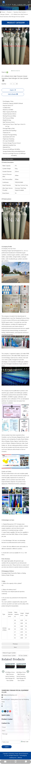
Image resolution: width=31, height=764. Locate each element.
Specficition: (6, 130)
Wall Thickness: (7, 122)
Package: (5, 128)
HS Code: (5, 141)
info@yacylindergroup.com (10, 695)
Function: (5, 143)
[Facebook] (8, 711)
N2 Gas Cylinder (23, 655)
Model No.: (5, 109)
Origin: (4, 139)
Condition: (5, 107)
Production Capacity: (8, 103)
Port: (4, 101)
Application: (6, 145)
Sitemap (20, 757)
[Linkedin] (3, 711)
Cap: (4, 124)
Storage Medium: (7, 151)
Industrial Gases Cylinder (9, 655)
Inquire (12, 90)
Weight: (5, 120)
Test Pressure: (6, 118)
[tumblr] (10, 711)
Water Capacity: (7, 111)
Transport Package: (8, 134)
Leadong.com (12, 757)
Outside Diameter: (7, 114)
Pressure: (5, 149)
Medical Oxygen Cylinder (9, 652)
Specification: (6, 136)
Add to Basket (12, 94)
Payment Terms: (7, 105)
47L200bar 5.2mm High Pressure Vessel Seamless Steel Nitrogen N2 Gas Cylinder (10, 676)
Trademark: (6, 132)
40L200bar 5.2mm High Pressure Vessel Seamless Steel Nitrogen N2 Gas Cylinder (21, 676)
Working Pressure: (7, 116)
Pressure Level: (7, 153)
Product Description (8, 159)
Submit (6, 746)
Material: (5, 147)
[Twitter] (5, 711)
